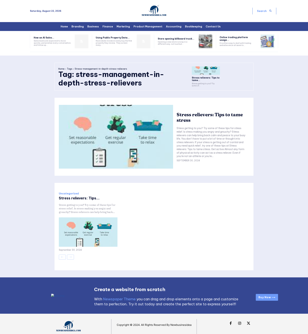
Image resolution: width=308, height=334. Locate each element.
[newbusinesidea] (154, 11)
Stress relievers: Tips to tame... (205, 79)
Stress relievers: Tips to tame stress (210, 117)
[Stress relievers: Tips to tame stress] (206, 70)
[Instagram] (239, 323)
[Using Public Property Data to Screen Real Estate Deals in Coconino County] (143, 41)
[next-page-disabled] (70, 257)
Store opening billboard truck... (176, 38)
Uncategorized (69, 193)
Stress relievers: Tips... (79, 198)
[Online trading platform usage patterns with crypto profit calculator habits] (267, 41)
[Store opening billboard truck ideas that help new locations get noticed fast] (205, 41)
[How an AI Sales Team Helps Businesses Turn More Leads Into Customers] (81, 41)
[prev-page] (62, 257)
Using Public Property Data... (113, 37)
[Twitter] (248, 323)
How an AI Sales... (44, 37)
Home (61, 68)
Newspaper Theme (119, 299)
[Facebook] (230, 323)
